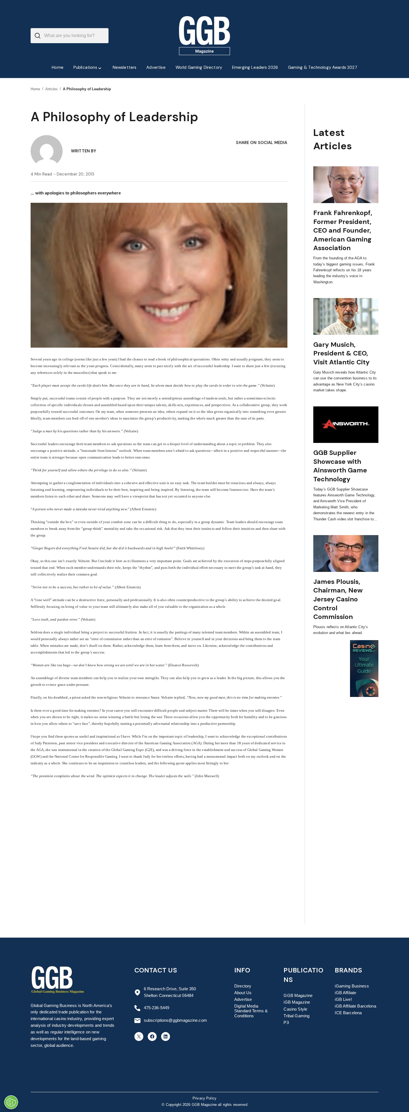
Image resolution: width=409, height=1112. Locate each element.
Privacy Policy (204, 1098)
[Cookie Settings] (11, 1102)
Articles (51, 89)
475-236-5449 (156, 1008)
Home (35, 89)
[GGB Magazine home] (204, 35)
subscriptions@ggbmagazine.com (175, 1020)
